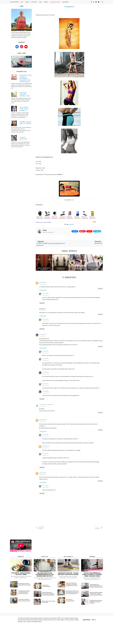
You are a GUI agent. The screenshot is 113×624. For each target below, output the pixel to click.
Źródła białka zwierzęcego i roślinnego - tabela (25, 94)
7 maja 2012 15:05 (45, 353)
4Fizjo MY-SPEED (85, 217)
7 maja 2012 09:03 (42, 310)
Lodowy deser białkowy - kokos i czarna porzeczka (24, 600)
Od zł (40, 218)
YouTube (89, 231)
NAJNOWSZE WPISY (14, 1)
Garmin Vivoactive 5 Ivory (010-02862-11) (55, 217)
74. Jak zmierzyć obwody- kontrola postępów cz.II (24, 108)
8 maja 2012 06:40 (45, 436)
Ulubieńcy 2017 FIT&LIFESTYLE (60, 268)
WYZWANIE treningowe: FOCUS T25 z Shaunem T (26, 123)
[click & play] (21, 67)
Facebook (75, 231)
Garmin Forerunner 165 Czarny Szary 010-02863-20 (39, 217)
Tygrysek (42, 334)
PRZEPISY (46, 1)
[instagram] (93, 2)
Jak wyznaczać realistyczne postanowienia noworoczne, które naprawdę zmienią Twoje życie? (45, 574)
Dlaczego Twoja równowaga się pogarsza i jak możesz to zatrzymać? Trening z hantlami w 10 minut (92, 574)
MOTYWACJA (34, 1)
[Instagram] (21, 46)
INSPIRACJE (71, 224)
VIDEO (40, 1)
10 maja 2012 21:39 (45, 385)
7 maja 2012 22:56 (42, 421)
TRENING (27, 1)
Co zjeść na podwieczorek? (23, 138)
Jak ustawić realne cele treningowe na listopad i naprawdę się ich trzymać (71, 584)
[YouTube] (26, 46)
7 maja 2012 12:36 (42, 336)
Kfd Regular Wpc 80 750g (70, 217)
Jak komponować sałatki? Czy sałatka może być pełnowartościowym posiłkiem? (24, 592)
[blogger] (95, 2)
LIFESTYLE (44, 556)
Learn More (86, 620)
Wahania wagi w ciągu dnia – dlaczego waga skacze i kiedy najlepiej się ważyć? (68, 573)
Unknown (42, 282)
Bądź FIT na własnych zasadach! (44, 268)
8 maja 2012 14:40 (45, 447)
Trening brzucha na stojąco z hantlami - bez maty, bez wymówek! (96, 602)
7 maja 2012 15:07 (45, 360)
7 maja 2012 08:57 (42, 284)
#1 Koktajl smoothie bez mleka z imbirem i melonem (24, 584)
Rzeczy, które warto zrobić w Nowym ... (78, 268)
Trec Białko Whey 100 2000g (77, 217)
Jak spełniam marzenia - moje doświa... (94, 268)
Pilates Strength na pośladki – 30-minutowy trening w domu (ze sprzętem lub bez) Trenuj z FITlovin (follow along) (96, 595)
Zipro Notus (47, 217)
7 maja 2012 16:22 (42, 406)
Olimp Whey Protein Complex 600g (92, 217)
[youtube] (98, 2)
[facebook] (91, 2)
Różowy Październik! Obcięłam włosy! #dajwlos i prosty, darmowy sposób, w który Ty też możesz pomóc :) (48, 594)
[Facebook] (17, 46)
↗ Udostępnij (97, 231)
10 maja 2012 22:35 (45, 393)
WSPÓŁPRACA (65, 1)
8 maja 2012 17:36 (45, 455)
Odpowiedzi (43, 290)
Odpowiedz (100, 288)
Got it (94, 620)
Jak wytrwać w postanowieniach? (46, 586)
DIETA (22, 1)
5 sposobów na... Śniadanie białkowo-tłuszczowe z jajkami (21, 573)
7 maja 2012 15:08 (45, 320)
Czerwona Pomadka (46, 404)
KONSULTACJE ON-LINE (55, 1)
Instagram (82, 231)
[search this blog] (102, 2)
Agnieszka (43, 419)
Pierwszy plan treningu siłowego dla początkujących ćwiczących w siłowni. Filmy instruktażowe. (26, 78)
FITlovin (45, 293)
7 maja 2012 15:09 (45, 295)
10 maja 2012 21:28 (45, 374)
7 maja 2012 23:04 (42, 474)
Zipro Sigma (62, 217)
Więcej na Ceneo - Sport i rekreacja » (44, 222)
